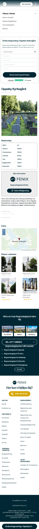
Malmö (4, 426)
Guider (22, 454)
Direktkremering (25, 404)
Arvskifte (5, 458)
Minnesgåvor (24, 469)
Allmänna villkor (20, 500)
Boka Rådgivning (21, 191)
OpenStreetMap (26, 250)
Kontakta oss (6, 408)
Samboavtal (6, 474)
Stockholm (5, 418)
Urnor (22, 449)
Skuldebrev (6, 470)
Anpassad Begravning (27, 425)
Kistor (22, 441)
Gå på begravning (25, 460)
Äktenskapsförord (8, 479)
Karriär (4, 404)
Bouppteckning (7, 454)
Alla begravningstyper (27, 433)
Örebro (4, 438)
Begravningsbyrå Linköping (14, 357)
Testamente (6, 462)
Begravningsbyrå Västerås (14, 361)
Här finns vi (6, 414)
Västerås (5, 434)
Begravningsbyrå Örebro (13, 354)
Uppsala (4, 430)
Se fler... (4, 442)
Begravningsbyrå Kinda (19, 185)
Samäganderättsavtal (9, 483)
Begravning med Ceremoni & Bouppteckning (26, 418)
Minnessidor (24, 473)
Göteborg (5, 422)
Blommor (23, 445)
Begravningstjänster (26, 400)
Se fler (19, 369)
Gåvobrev (5, 466)
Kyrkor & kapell (25, 437)
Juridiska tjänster (5, 449)
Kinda (19, 156)
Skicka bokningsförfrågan (20, 75)
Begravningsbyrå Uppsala (14, 350)
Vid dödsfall (24, 429)
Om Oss (5, 400)
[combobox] (19, 342)
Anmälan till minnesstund (28, 465)
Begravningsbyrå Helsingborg (15, 365)
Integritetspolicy (19, 505)
